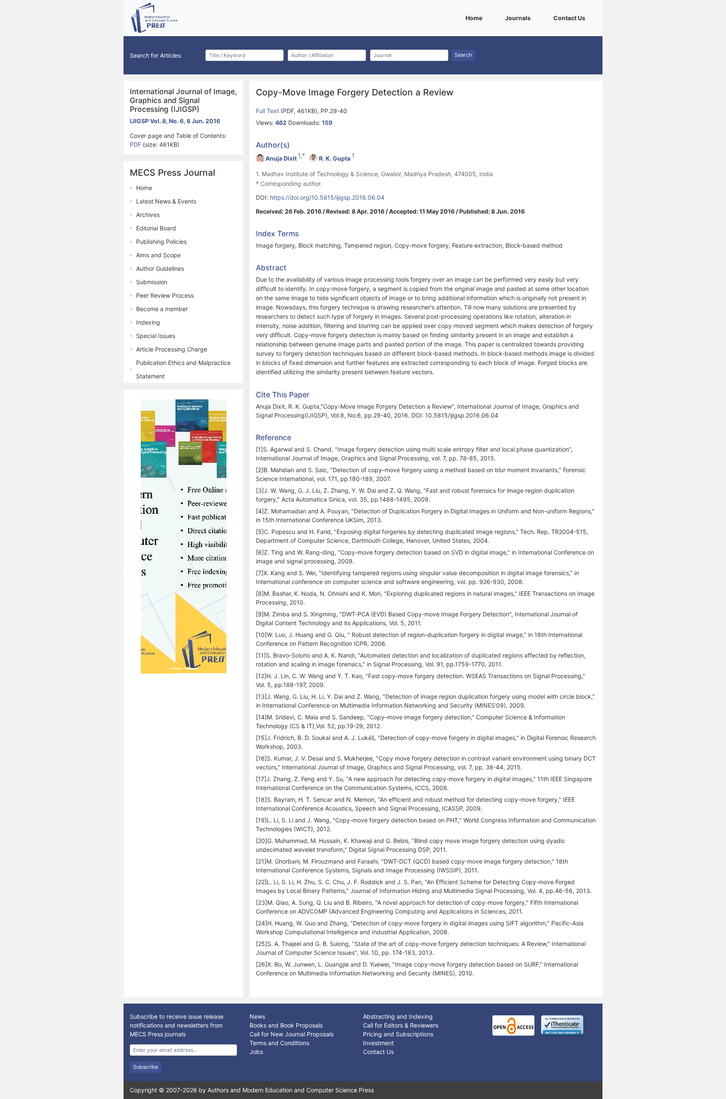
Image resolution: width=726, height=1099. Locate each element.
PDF (136, 144)
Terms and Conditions (279, 1042)
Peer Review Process (165, 295)
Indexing (148, 322)
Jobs (256, 1051)
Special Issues (155, 335)
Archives (148, 214)
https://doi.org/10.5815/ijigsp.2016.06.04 (327, 197)
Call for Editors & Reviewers (400, 1025)
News (257, 1016)
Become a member (162, 308)
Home (475, 17)
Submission (151, 281)
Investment (378, 1042)
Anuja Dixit (281, 158)
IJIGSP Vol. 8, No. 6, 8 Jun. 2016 (175, 120)
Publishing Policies (161, 241)
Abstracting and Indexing (398, 1016)
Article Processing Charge (171, 349)
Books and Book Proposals (286, 1025)
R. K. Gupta (334, 158)
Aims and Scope (158, 255)
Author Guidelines (160, 268)
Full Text (268, 110)
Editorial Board (156, 228)
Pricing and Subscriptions (398, 1034)
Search (463, 55)
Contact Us (570, 17)
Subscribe (145, 1067)
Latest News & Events (166, 201)
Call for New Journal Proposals (292, 1034)
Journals (519, 17)
